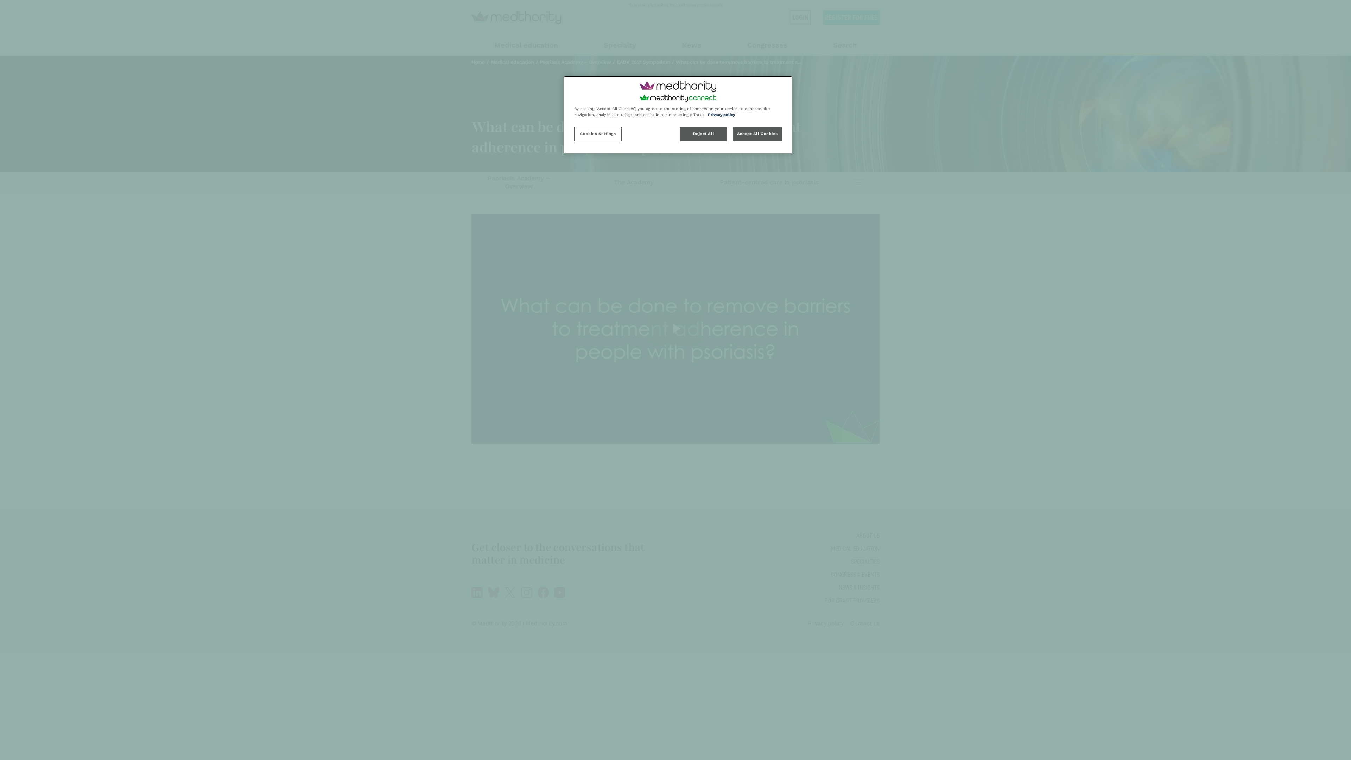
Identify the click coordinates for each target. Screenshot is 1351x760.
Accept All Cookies (757, 133)
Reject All (704, 133)
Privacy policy (721, 114)
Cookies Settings (598, 133)
